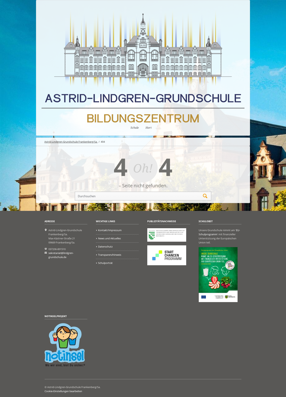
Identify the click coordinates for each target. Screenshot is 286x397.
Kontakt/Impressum (110, 230)
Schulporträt (105, 263)
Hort (149, 127)
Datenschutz (105, 246)
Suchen (205, 196)
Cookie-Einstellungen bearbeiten (63, 391)
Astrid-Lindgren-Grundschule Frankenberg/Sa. (70, 141)
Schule (135, 127)
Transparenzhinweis (109, 254)
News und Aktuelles (109, 238)
